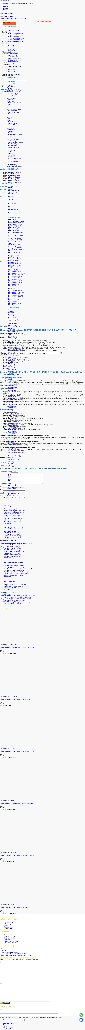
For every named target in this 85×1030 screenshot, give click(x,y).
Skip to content (4, 1)
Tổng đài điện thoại (14, 66)
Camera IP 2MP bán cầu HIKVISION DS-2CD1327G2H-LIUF (17, 855)
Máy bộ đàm (11, 46)
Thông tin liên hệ (8, 927)
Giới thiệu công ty (9, 922)
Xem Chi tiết (5, 43)
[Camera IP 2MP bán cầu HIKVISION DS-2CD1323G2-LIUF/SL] (21, 591)
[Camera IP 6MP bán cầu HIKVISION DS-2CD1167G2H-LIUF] (21, 903)
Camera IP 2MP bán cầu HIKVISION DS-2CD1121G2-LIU (16, 699)
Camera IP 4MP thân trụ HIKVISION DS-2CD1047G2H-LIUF (17, 647)
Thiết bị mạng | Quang (14, 459)
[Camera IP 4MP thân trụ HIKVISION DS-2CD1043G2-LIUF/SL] (21, 799)
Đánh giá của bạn (5, 471)
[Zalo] (81, 1020)
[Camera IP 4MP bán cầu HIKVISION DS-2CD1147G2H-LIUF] (21, 747)
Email (1, 489)
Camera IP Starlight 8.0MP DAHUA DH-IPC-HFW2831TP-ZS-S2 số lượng (23, 353)
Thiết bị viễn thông (13, 26)
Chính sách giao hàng (10, 938)
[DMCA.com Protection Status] (5, 1003)
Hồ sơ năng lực (7, 10)
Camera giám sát (14, 18)
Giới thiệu (6, 6)
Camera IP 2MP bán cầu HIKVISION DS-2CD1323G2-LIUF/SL (17, 595)
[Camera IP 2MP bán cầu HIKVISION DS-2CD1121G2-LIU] (21, 695)
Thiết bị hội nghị (13, 30)
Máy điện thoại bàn (14, 74)
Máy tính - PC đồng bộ (14, 172)
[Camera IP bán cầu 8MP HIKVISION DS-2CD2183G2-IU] (21, 539)
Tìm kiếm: (6, 497)
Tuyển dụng (7, 925)
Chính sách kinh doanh (10, 935)
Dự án (5, 1025)
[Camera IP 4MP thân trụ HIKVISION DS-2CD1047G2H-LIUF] (21, 643)
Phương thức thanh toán (11, 941)
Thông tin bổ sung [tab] (9, 367)
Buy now (11, 355)
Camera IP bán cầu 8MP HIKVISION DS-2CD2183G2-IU (16, 543)
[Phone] (81, 1015)
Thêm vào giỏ (4, 355)
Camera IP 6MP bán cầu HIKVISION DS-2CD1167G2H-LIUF (17, 907)
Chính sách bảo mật (10, 943)
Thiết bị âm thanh (12, 81)
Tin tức (5, 1026)
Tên (1, 486)
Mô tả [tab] (5, 365)
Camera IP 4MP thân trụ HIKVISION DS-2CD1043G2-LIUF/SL (17, 803)
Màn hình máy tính (13, 190)
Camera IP (23, 18)
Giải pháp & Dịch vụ (9, 1023)
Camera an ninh (4, 18)
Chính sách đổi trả (9, 939)
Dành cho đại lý (8, 928)
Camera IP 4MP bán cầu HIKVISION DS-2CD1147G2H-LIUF (17, 751)
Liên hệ (5, 8)
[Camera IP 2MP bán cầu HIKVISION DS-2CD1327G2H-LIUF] (21, 851)
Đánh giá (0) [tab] (7, 368)
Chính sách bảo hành (10, 936)
